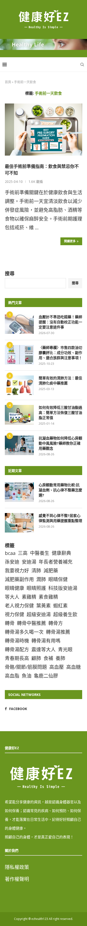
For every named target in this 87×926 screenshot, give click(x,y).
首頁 (8, 82)
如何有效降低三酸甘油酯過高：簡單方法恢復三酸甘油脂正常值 (60, 412)
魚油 (26, 676)
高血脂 (12, 676)
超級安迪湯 (39, 614)
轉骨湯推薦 (58, 632)
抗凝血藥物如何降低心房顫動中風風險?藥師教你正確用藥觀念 (60, 443)
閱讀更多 (70, 241)
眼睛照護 (36, 588)
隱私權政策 (17, 867)
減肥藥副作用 (19, 579)
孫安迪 (12, 562)
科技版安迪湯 (62, 588)
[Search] (82, 64)
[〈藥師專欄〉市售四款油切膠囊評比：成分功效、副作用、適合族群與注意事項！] (19, 355)
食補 (48, 658)
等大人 (12, 597)
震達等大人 (43, 649)
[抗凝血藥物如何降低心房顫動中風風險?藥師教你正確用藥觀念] (19, 445)
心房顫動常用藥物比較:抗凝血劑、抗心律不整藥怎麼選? (60, 489)
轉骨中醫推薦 (31, 623)
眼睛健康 (14, 588)
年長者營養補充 (55, 562)
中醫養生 (39, 553)
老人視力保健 (19, 605)
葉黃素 (43, 605)
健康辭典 (61, 553)
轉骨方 (55, 623)
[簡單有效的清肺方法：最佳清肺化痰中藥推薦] (19, 385)
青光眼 (65, 649)
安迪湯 (29, 562)
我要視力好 (17, 570)
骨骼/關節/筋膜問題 (26, 667)
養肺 (60, 658)
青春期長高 (17, 658)
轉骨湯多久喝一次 (24, 632)
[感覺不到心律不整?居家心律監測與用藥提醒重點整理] (19, 523)
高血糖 (73, 667)
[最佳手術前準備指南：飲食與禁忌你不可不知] (43, 129)
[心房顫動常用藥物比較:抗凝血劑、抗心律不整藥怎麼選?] (19, 492)
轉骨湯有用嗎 (45, 640)
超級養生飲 (65, 614)
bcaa (10, 553)
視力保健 (14, 614)
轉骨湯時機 (17, 640)
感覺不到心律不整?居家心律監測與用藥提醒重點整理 (60, 518)
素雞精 (29, 597)
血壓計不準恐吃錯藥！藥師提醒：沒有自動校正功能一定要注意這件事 (60, 321)
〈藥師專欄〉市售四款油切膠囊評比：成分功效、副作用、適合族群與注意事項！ (60, 352)
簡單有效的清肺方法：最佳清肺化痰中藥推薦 (60, 380)
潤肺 (41, 579)
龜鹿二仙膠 (46, 676)
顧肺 (36, 658)
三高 (23, 553)
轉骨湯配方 (17, 649)
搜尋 (9, 273)
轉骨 (9, 623)
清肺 (36, 570)
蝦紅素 (60, 605)
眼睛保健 (58, 579)
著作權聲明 (17, 879)
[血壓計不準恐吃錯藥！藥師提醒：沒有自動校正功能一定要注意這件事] (19, 324)
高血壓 (56, 667)
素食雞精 (48, 597)
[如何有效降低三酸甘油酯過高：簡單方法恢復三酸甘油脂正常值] (19, 414)
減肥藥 (51, 570)
